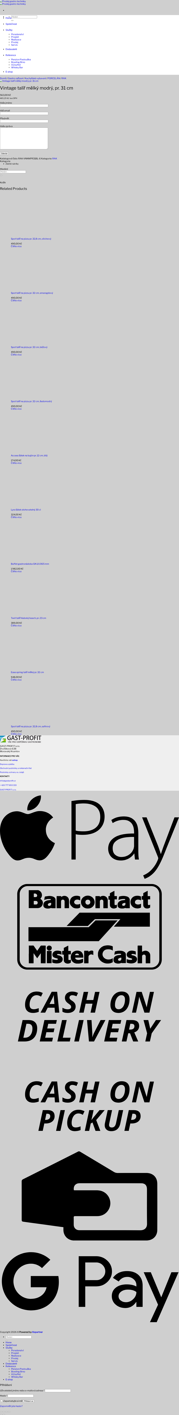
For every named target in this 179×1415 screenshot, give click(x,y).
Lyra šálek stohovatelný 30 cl (26, 509)
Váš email (5, 110)
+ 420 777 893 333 (8, 785)
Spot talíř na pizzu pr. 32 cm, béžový (29, 347)
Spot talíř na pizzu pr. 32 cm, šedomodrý (31, 401)
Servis (14, 45)
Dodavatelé (11, 49)
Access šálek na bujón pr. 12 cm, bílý (29, 455)
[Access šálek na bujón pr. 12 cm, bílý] (28, 450)
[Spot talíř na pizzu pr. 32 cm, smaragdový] (28, 288)
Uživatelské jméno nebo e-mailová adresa (22, 1390)
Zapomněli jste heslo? (11, 1406)
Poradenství (17, 34)
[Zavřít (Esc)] (9, 1411)
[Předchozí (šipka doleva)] (1, 1414)
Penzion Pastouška (21, 59)
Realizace (16, 39)
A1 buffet (16, 65)
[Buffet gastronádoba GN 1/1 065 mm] (28, 559)
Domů (3, 78)
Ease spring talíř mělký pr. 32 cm (27, 672)
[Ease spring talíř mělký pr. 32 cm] (28, 667)
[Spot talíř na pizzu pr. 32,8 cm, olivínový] (28, 234)
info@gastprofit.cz (8, 781)
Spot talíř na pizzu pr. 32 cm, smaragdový (32, 293)
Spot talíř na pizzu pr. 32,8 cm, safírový (30, 726)
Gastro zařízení (15, 78)
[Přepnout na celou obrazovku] (4, 1411)
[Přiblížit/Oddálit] (1, 1411)
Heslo (3, 1395)
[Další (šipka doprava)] (4, 1414)
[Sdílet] (6, 1411)
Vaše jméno (6, 103)
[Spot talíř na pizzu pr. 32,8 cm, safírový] (28, 721)
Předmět (4, 118)
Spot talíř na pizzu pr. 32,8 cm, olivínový (31, 238)
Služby (9, 30)
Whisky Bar (17, 67)
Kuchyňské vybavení (35, 78)
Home (9, 18)
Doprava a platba (7, 764)
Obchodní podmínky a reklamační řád (16, 768)
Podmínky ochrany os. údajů (12, 772)
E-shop (9, 72)
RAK (64, 78)
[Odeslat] (12, 20)
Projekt (15, 37)
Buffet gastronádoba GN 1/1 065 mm (30, 564)
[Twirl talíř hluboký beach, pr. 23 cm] (28, 613)
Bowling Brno (18, 62)
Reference (11, 55)
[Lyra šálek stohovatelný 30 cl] (28, 505)
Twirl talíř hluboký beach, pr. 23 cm (28, 618)
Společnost (11, 24)
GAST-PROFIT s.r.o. (8, 789)
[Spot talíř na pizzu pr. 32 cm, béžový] (28, 342)
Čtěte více (16, 246)
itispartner (37, 1332)
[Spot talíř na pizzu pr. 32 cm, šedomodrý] (28, 396)
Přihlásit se (28, 1401)
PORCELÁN (54, 78)
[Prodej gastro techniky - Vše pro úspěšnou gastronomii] (13, 2)
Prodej (14, 42)
